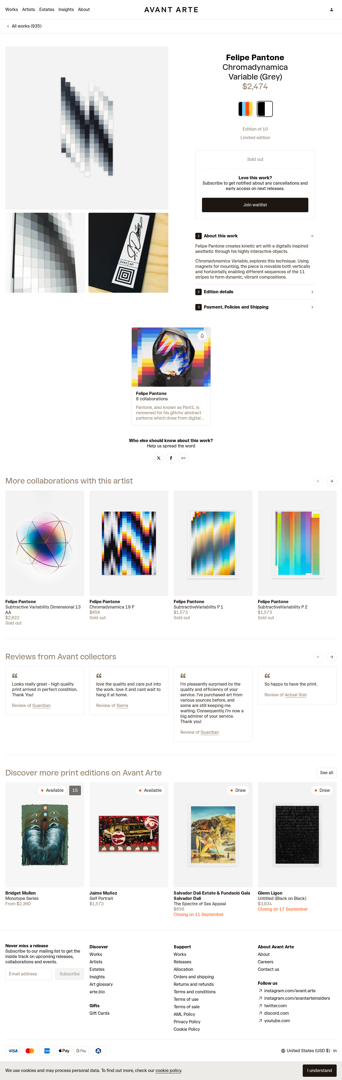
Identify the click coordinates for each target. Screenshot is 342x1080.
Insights (66, 9)
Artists (28, 9)
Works (11, 9)
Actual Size (296, 694)
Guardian (41, 705)
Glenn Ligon (270, 893)
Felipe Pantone (255, 57)
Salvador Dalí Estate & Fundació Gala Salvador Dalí (212, 896)
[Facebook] (171, 458)
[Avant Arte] (171, 9)
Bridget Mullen (20, 893)
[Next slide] (332, 481)
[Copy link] (183, 458)
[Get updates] (202, 336)
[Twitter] (159, 458)
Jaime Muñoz (103, 893)
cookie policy (168, 1070)
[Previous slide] (318, 481)
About (84, 9)
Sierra (122, 705)
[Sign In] (332, 10)
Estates (46, 9)
